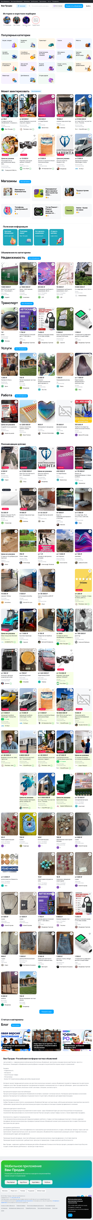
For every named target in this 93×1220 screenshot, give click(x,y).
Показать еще (46, 1012)
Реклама (22, 1191)
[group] (10, 237)
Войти (88, 6)
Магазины (27, 1)
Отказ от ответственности (8, 1205)
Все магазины (25, 182)
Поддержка (55, 1)
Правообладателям (31, 1208)
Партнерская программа (44, 1208)
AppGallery (35, 1182)
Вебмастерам (41, 1191)
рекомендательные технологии (24, 1201)
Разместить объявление (74, 6)
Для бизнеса (34, 1)
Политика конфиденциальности (35, 1205)
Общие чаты (14, 1191)
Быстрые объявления (16, 1)
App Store (23, 1182)
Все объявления (5, 1)
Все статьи (15, 1025)
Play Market (11, 1182)
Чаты (49, 1)
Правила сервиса (20, 1205)
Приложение (42, 1)
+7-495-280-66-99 (15, 1197)
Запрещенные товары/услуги (16, 1208)
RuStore (47, 1182)
